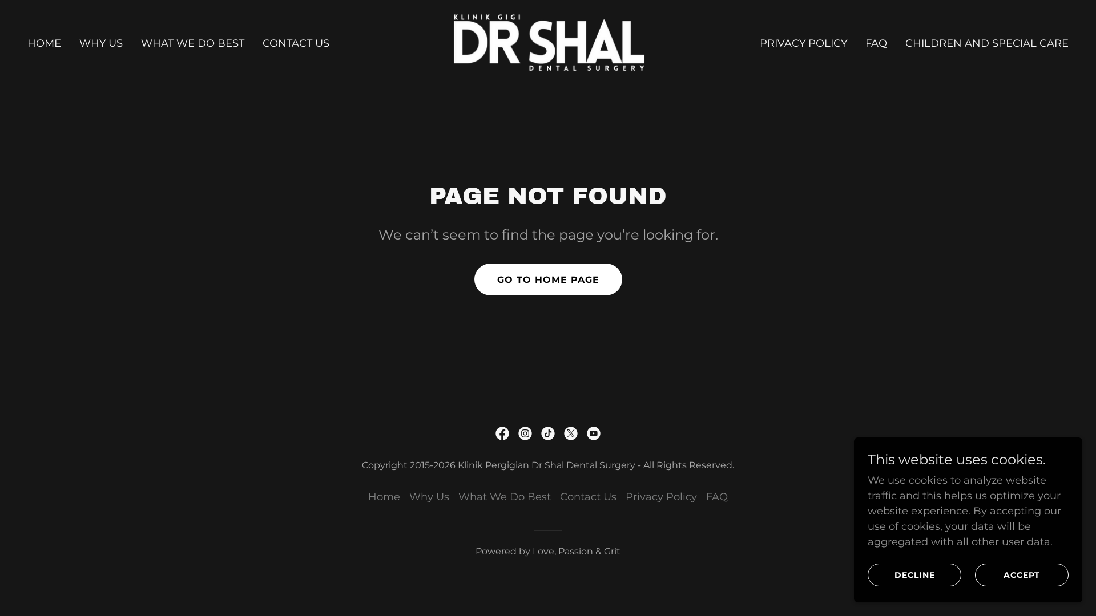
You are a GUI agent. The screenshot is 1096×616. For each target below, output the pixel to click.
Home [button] (384, 497)
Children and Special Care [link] (987, 43)
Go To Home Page (548, 279)
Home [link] (44, 43)
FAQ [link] (876, 43)
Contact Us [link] (296, 43)
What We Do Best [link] (192, 43)
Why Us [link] (101, 43)
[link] (548, 43)
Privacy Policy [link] (803, 43)
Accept (1022, 575)
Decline (914, 575)
